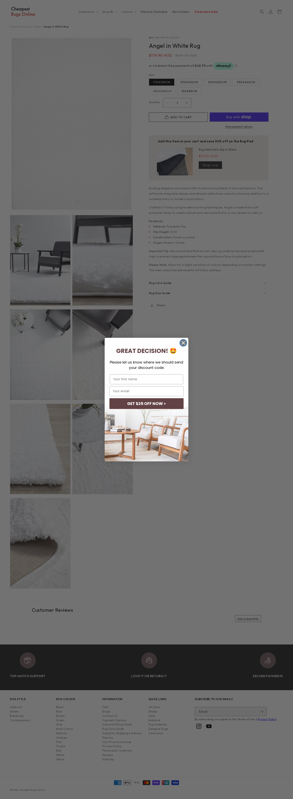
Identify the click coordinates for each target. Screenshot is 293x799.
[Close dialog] (183, 342)
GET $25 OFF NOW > (146, 403)
